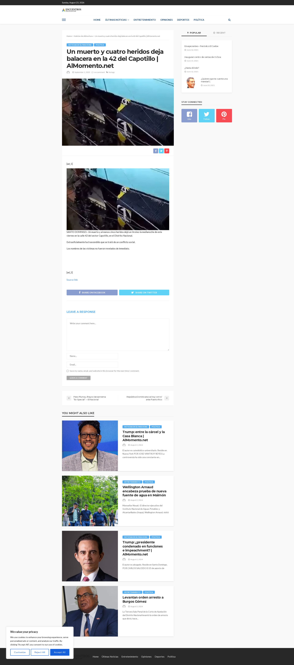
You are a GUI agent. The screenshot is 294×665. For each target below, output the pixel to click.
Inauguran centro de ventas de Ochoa (203, 57)
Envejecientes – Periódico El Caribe (201, 46)
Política (199, 19)
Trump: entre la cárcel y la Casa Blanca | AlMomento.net (144, 436)
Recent (221, 32)
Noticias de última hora (79, 45)
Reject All (39, 652)
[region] (40, 643)
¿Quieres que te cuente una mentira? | (214, 80)
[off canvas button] (64, 20)
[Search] (229, 20)
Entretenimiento (145, 19)
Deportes (183, 19)
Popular (195, 32)
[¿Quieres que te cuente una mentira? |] (191, 82)
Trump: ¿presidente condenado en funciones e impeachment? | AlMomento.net (143, 548)
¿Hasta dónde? (192, 68)
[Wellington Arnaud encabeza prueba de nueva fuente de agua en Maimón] (90, 501)
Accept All (60, 652)
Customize (20, 652)
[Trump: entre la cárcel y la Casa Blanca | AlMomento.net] (90, 446)
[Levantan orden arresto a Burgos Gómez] (90, 611)
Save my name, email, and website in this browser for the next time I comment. (104, 371)
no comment (99, 72)
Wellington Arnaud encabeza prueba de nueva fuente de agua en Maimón (144, 491)
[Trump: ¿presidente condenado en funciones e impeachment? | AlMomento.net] (90, 556)
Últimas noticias (115, 19)
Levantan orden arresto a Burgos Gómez (143, 599)
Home (97, 19)
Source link (72, 279)
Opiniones (166, 19)
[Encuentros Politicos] (71, 10)
